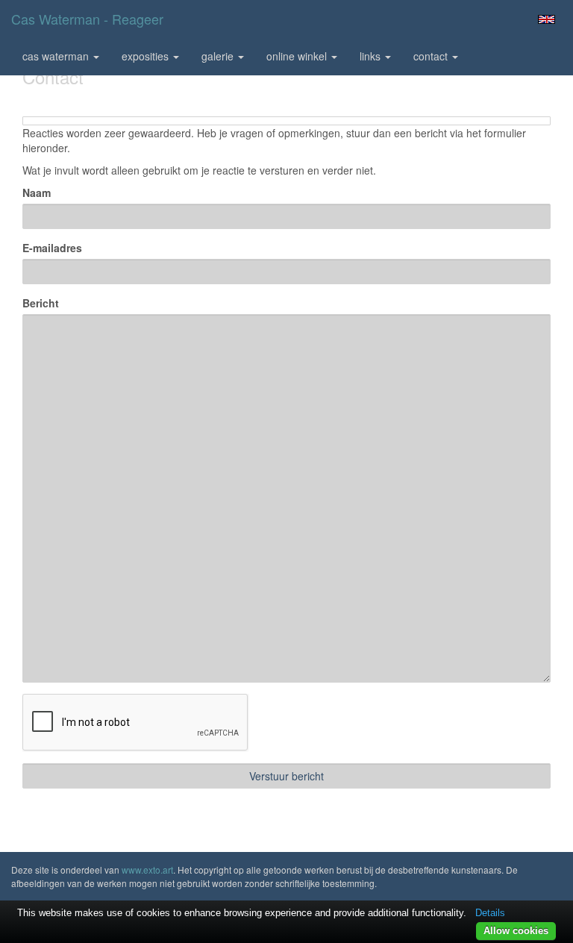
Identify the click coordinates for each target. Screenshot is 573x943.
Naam (36, 192)
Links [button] (371, 55)
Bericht (40, 302)
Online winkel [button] (298, 55)
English (546, 19)
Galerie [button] (219, 55)
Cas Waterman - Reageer (87, 18)
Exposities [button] (147, 55)
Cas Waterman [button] (57, 55)
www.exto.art (147, 869)
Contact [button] (432, 55)
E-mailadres (52, 247)
